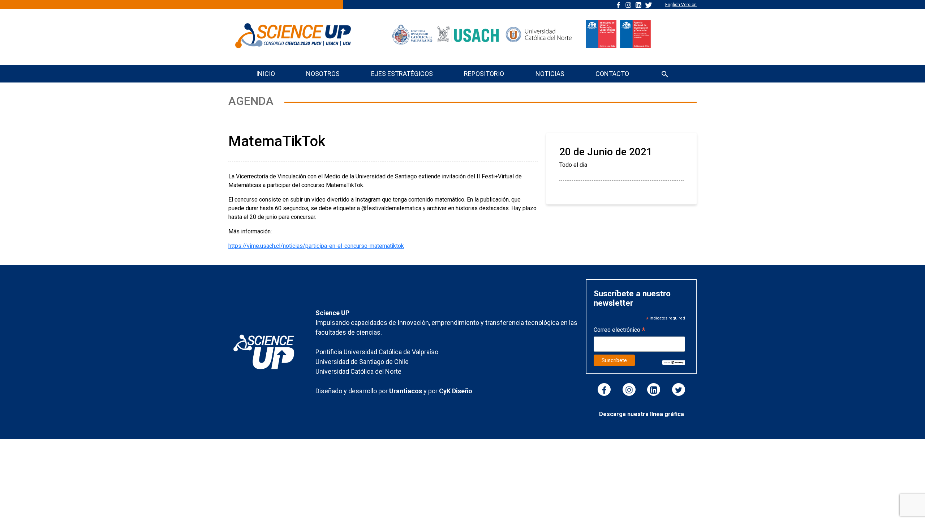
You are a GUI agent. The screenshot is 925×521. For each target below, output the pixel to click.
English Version (681, 4)
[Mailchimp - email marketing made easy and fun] (673, 362)
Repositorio (484, 73)
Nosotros (323, 73)
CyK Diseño (455, 391)
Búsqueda (665, 74)
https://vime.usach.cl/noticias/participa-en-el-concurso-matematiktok (316, 245)
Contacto (612, 73)
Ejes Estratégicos (402, 73)
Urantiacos (406, 391)
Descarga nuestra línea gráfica (641, 414)
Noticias (549, 73)
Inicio (265, 73)
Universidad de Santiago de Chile (362, 361)
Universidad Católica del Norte (358, 371)
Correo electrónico (619, 330)
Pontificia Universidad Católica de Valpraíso (376, 352)
